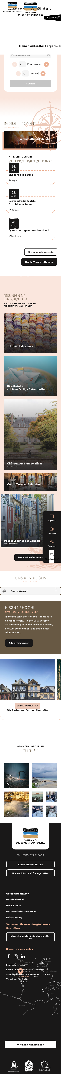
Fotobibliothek (15, 899)
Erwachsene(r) (34, 64)
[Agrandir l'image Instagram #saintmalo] (16, 775)
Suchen (30, 83)
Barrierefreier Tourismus (21, 911)
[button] (32, 8)
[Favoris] (39, 9)
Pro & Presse (13, 905)
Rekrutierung (14, 917)
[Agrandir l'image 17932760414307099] (37, 797)
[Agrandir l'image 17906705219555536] (16, 804)
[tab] (27, 591)
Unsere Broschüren (17, 893)
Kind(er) (35, 73)
